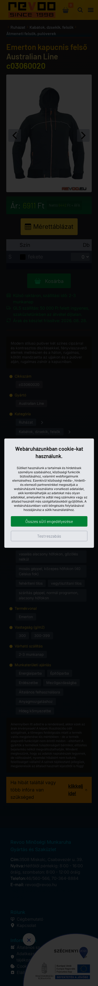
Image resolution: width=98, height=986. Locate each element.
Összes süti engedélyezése (49, 521)
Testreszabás (49, 535)
